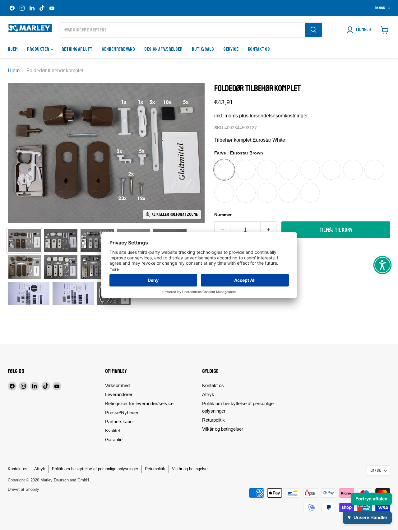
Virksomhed (117, 385)
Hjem (13, 49)
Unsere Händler (370, 517)
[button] (382, 265)
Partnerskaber (119, 421)
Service (230, 49)
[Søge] (313, 30)
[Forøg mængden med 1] (268, 230)
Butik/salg (203, 49)
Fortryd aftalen (371, 498)
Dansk (380, 8)
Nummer (223, 214)
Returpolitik (213, 420)
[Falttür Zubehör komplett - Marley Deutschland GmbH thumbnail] (24, 240)
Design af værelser (163, 49)
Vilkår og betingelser (222, 429)
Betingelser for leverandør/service (139, 403)
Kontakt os (259, 49)
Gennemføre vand (118, 49)
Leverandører (118, 394)
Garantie (114, 439)
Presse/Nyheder (121, 412)
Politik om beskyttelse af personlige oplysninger (95, 468)
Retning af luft (77, 49)
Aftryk (208, 394)
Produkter (38, 49)
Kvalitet (112, 430)
